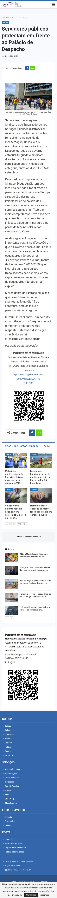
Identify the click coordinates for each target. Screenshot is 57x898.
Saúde (8, 751)
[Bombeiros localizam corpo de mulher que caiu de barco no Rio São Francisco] (41, 460)
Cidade (5, 22)
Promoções (10, 821)
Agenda (8, 817)
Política (8, 747)
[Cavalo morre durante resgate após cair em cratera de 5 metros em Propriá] (16, 495)
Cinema (8, 825)
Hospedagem (11, 773)
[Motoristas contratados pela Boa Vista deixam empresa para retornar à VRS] (16, 460)
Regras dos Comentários (15, 848)
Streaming (9, 799)
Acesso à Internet (12, 769)
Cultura (8, 730)
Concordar (31, 895)
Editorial (8, 839)
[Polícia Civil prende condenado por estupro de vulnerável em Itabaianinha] (11, 610)
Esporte (8, 743)
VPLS (7, 795)
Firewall (8, 790)
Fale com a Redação (13, 843)
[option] (28, 584)
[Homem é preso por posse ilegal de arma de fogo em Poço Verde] (11, 597)
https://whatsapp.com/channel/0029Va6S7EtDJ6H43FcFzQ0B (28, 378)
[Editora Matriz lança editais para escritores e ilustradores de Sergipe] (11, 557)
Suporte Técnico (12, 786)
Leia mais (44, 895)
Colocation (9, 782)
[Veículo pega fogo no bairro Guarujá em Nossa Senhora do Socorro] (11, 584)
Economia (9, 738)
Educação (9, 734)
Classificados (11, 803)
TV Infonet (9, 755)
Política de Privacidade (14, 852)
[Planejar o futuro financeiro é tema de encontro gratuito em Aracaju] (11, 570)
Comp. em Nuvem (12, 778)
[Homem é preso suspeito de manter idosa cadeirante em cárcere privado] (41, 495)
